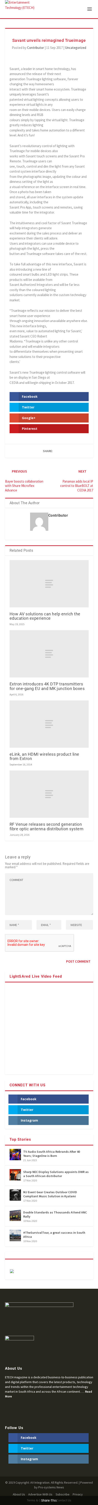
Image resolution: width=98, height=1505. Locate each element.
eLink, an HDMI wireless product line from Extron (44, 756)
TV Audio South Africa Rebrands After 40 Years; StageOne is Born (51, 1154)
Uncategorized (75, 47)
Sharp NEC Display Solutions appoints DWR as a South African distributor (56, 1174)
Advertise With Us (40, 1494)
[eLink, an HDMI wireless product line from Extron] (49, 724)
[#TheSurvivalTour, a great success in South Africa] (15, 1235)
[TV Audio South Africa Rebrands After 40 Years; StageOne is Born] (15, 1154)
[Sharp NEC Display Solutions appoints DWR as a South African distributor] (15, 1174)
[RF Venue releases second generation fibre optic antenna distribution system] (49, 794)
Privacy (78, 1494)
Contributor (35, 47)
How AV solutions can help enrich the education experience (45, 616)
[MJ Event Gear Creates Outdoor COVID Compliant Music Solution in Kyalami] (15, 1195)
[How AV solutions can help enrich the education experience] (49, 583)
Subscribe (63, 1494)
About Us (19, 1494)
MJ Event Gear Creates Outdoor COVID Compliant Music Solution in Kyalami (50, 1194)
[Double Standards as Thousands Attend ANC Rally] (15, 1215)
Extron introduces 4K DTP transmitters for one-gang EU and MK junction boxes (47, 686)
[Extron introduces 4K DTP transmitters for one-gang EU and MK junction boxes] (49, 653)
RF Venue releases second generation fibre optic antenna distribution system (47, 826)
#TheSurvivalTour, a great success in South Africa (54, 1235)
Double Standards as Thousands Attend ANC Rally (55, 1214)
